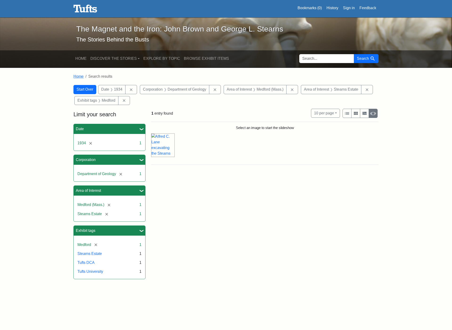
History (332, 8)
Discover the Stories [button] (113, 58)
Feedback (367, 8)
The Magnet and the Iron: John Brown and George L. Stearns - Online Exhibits (85, 8)
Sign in (349, 8)
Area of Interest (88, 191)
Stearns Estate (89, 254)
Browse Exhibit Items (206, 58)
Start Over (85, 89)
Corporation (86, 160)
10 (324, 113)
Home (81, 58)
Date (80, 129)
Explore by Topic (161, 58)
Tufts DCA (86, 263)
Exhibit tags (85, 231)
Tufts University (90, 272)
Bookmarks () (310, 8)
